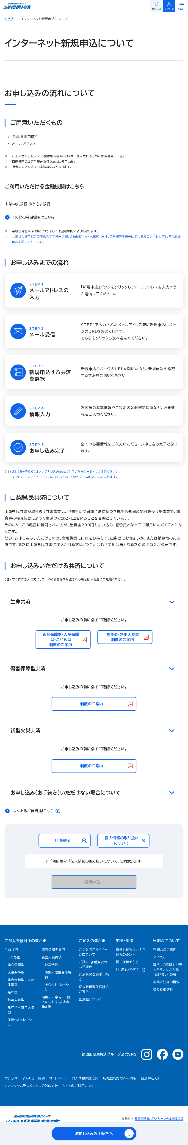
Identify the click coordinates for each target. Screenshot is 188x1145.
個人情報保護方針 (85, 1078)
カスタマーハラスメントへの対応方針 (31, 1085)
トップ (9, 18)
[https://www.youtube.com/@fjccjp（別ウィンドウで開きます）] (177, 1054)
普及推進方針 (151, 1078)
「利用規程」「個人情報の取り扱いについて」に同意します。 (96, 861)
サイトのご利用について (80, 1085)
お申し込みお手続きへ (94, 1133)
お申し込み (157, 9)
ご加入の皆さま (92, 941)
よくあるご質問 (33, 1078)
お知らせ (11, 1078)
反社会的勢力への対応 (119, 1078)
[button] (94, 602)
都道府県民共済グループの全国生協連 (159, 1118)
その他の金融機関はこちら (32, 217)
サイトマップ (58, 1078)
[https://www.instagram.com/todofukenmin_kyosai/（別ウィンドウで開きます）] (146, 1054)
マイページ (169, 9)
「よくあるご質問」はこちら (32, 811)
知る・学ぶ (124, 941)
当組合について (166, 941)
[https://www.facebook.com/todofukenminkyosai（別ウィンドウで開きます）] (162, 1054)
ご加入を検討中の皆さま (25, 941)
